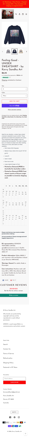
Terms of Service (8, 353)
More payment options (14, 109)
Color (3, 92)
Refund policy (7, 358)
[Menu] (26, 14)
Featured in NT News (10, 367)
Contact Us (6, 349)
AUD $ (14, 412)
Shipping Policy (8, 363)
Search (5, 344)
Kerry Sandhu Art (17, 431)
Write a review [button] (13, 295)
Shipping (4, 80)
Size (3, 86)
